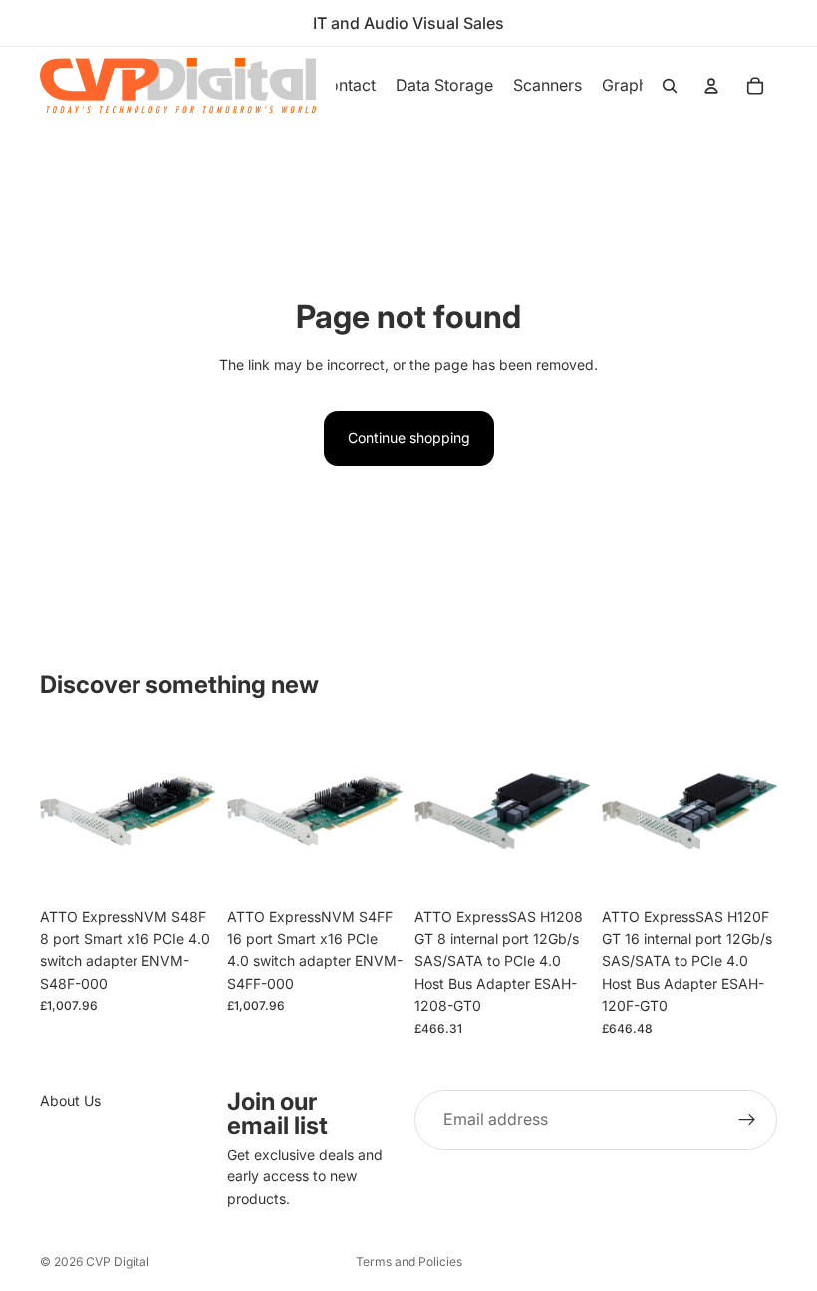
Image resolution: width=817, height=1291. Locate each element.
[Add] (184, 868)
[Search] (669, 86)
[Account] (711, 86)
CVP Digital (117, 1261)
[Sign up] (747, 1120)
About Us (70, 1100)
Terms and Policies (409, 1261)
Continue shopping (409, 437)
